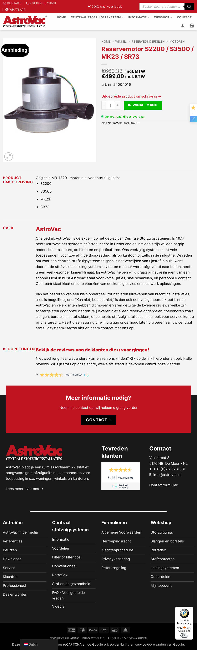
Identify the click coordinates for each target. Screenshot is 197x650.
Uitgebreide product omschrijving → (131, 96)
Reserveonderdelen (148, 41)
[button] (192, 25)
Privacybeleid (93, 638)
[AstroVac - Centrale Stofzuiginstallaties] (25, 22)
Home (61, 17)
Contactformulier (163, 485)
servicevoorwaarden (150, 644)
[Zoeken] (189, 6)
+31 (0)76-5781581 (169, 469)
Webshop (161, 17)
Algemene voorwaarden (127, 638)
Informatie (137, 17)
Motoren (177, 41)
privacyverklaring (116, 644)
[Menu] (191, 609)
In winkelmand (143, 105)
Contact (184, 17)
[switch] (184, 635)
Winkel (121, 41)
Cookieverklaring (64, 638)
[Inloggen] (182, 25)
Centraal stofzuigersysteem (96, 17)
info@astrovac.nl (167, 474)
